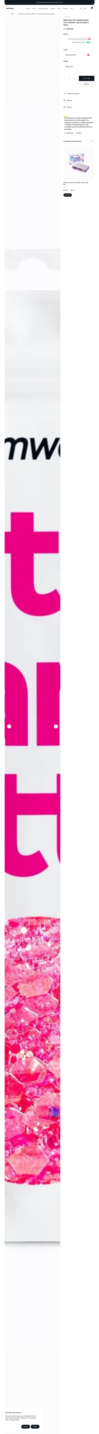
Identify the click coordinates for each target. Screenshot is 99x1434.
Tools (71, 8)
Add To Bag (88, 17)
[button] (9, 726)
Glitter (12, 14)
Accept (26, 1426)
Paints (34, 8)
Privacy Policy (15, 1420)
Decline (35, 1426)
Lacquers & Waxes (43, 8)
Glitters (28, 8)
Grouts (59, 8)
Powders (52, 8)
